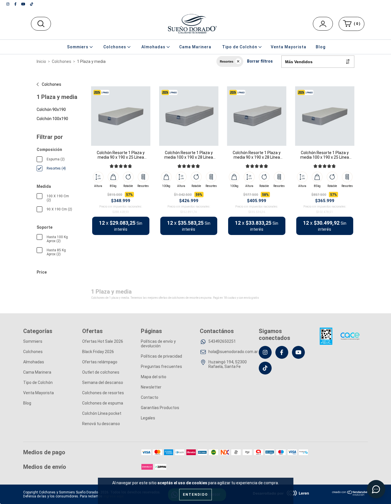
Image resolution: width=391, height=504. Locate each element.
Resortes (226, 61)
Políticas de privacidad (161, 356)
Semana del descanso (102, 382)
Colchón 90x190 (51, 109)
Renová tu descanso (101, 423)
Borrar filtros (260, 61)
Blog (320, 47)
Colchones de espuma (102, 403)
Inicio (41, 61)
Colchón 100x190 (52, 118)
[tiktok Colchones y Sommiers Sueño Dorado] (31, 4)
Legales (148, 418)
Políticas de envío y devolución (158, 343)
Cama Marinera (195, 47)
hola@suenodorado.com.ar (233, 351)
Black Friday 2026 (98, 351)
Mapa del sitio (153, 376)
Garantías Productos (160, 407)
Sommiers (32, 341)
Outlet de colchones (100, 372)
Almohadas (33, 362)
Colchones (61, 61)
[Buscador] (41, 23)
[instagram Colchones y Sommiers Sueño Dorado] (8, 4)
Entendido (195, 495)
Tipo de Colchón (38, 382)
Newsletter (151, 387)
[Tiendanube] (350, 495)
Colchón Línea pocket (101, 413)
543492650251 (222, 341)
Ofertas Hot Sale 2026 (102, 341)
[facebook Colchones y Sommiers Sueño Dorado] (15, 4)
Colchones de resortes (103, 393)
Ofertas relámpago (99, 362)
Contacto (149, 397)
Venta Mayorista (288, 47)
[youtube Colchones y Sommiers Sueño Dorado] (23, 4)
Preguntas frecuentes (161, 366)
